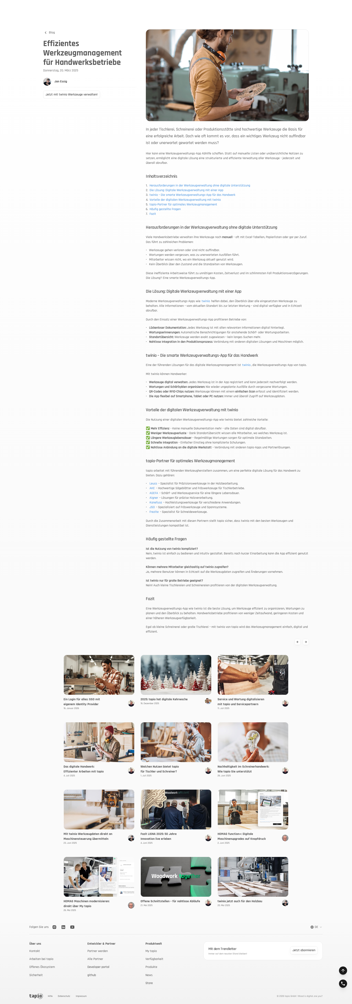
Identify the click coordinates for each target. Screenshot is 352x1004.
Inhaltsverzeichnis (161, 176)
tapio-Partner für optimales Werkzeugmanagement (183, 204)
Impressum (81, 996)
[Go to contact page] (343, 984)
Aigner (154, 498)
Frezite (154, 512)
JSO (152, 507)
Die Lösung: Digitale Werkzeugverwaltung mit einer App (186, 190)
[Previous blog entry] (298, 642)
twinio (206, 301)
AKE (152, 488)
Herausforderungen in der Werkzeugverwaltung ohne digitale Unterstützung (200, 185)
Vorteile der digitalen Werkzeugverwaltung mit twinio (185, 200)
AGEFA (154, 493)
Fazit (153, 214)
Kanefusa (156, 502)
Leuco (153, 483)
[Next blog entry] (306, 642)
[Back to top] (343, 970)
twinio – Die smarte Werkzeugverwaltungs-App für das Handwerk (192, 195)
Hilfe (50, 996)
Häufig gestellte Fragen (165, 209)
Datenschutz (64, 996)
